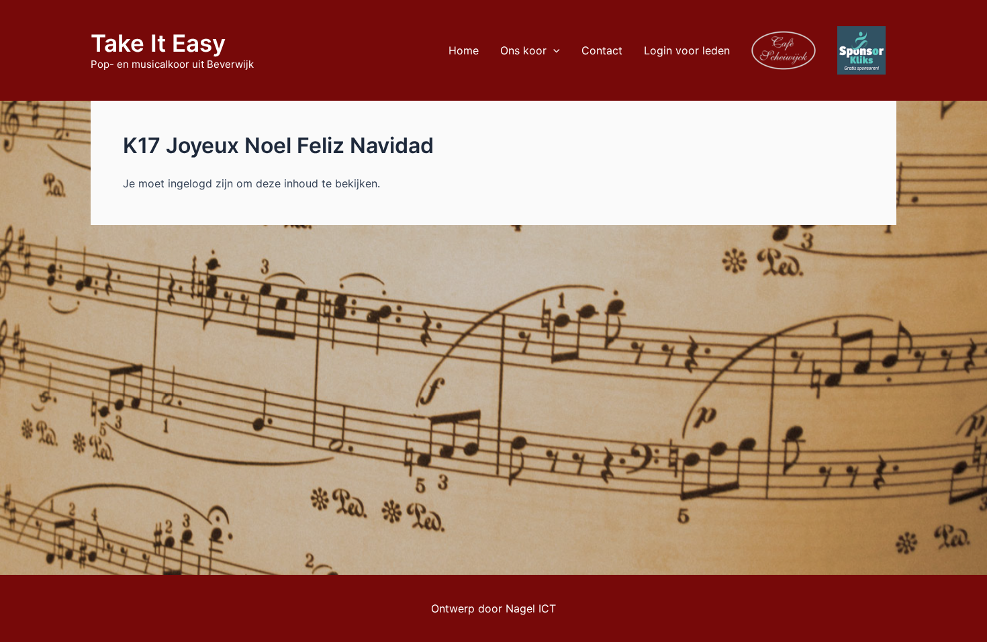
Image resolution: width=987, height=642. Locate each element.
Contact (601, 50)
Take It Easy (158, 43)
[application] (553, 50)
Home (464, 50)
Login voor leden (687, 50)
